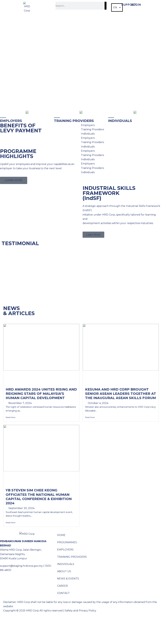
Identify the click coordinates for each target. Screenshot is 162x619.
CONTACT (63, 593)
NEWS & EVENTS (68, 578)
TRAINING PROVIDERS (72, 556)
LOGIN (136, 4)
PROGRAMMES (67, 542)
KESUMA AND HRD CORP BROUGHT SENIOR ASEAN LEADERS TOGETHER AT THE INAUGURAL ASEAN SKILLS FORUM (120, 393)
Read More (10, 417)
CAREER (62, 585)
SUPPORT (128, 4)
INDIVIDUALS (65, 564)
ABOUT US (64, 571)
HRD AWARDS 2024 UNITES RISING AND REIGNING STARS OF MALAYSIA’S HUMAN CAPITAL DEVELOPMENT (41, 393)
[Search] (105, 6)
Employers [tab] (88, 125)
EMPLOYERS (65, 549)
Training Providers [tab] (92, 129)
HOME (61, 535)
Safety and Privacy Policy (80, 610)
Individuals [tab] (88, 133)
